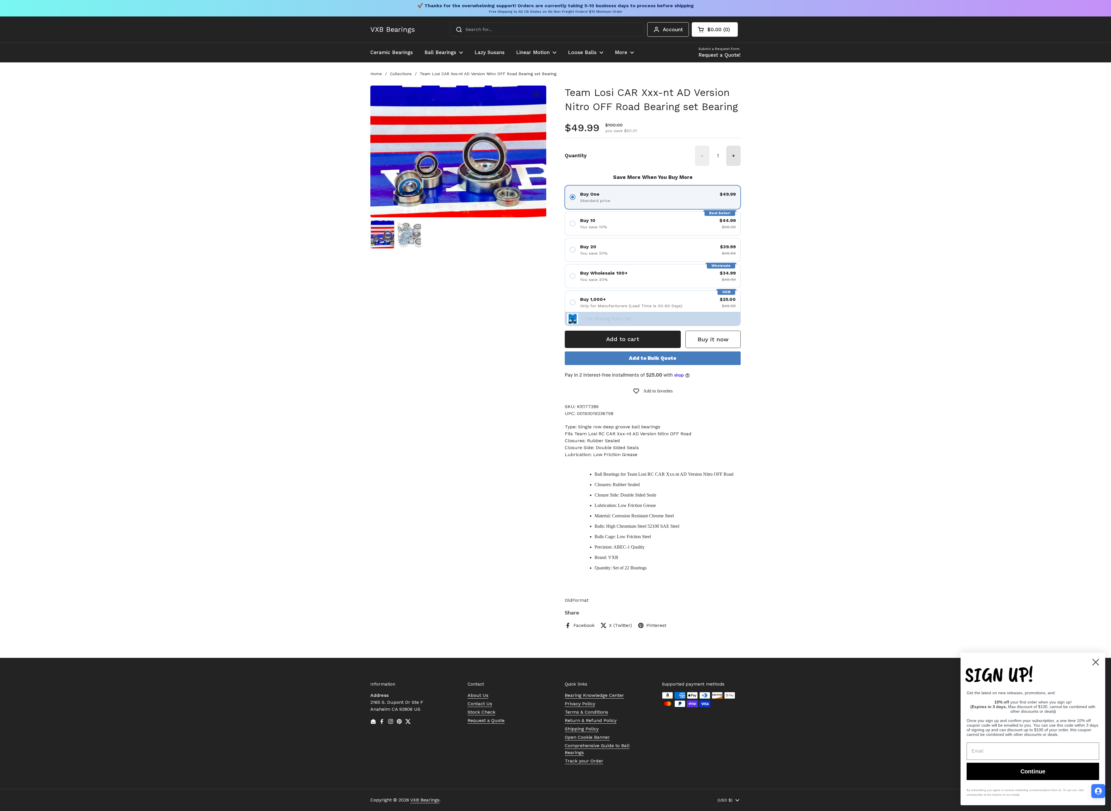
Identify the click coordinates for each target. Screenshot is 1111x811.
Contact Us (480, 703)
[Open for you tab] (1098, 791)
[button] (715, 29)
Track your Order (584, 761)
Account (673, 29)
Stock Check (481, 712)
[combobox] (547, 29)
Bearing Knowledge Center (594, 695)
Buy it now (713, 339)
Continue (1032, 771)
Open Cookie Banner (587, 737)
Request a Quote (486, 720)
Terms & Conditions (586, 712)
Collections (401, 73)
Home (376, 73)
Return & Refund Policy (591, 720)
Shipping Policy (582, 729)
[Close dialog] (1095, 662)
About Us (478, 695)
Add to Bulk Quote (652, 358)
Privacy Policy (580, 703)
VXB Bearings (392, 29)
